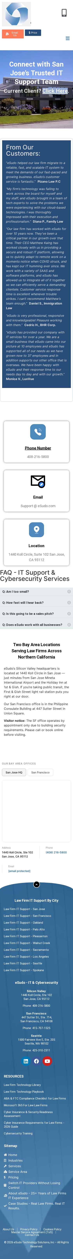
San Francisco (40, 772)
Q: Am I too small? (15, 591)
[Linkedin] (26, 1061)
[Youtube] (47, 1061)
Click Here (55, 91)
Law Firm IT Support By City (36, 900)
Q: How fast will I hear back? (23, 603)
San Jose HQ (14, 772)
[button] (67, 38)
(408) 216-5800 (56, 852)
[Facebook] (36, 1061)
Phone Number (38, 448)
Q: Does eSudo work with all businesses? (32, 625)
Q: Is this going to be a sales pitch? (28, 614)
